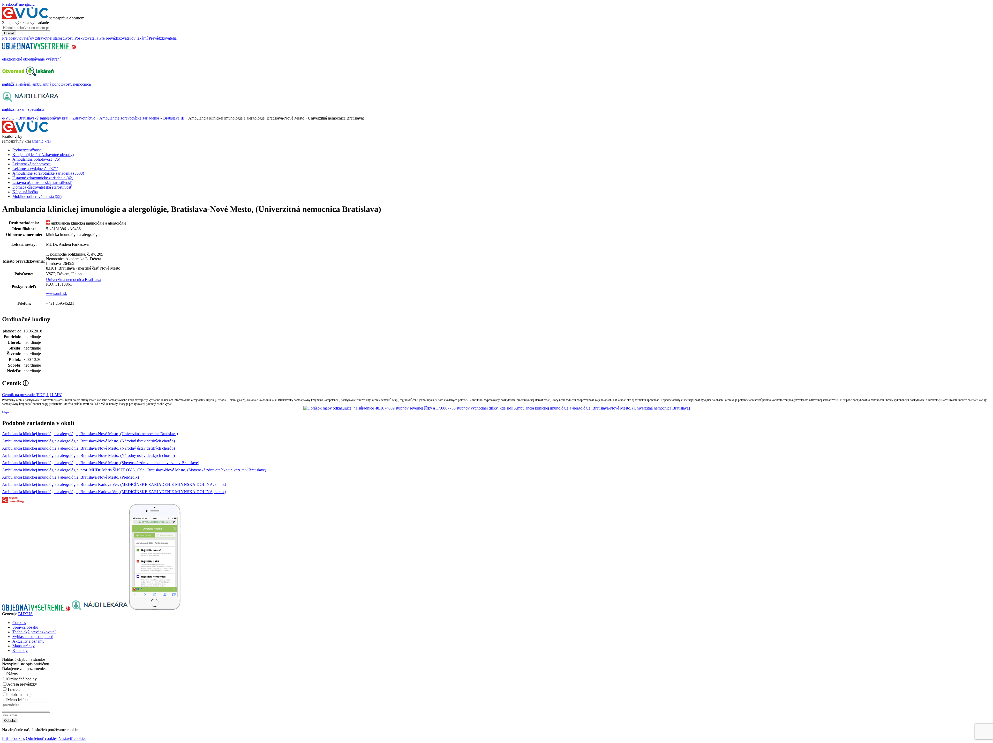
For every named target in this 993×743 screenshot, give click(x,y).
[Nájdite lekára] (100, 609)
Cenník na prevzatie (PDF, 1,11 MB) (32, 394)
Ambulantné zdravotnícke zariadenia (129, 118)
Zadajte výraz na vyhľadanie (25, 22)
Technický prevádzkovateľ (34, 632)
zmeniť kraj (41, 141)
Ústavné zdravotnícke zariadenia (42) (42, 178)
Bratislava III (173, 118)
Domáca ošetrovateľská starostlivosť (42, 187)
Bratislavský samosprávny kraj (43, 118)
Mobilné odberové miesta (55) (37, 196)
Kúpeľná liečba (25, 192)
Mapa (5, 412)
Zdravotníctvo (83, 118)
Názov (12, 674)
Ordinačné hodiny (22, 679)
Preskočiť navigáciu (18, 4)
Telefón (13, 689)
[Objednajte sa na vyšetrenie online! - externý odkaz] (36, 609)
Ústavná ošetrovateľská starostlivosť (42, 182)
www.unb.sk (56, 293)
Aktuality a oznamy (28, 641)
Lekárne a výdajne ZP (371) (35, 168)
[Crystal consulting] (13, 501)
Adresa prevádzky (22, 684)
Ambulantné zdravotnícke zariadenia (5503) (48, 173)
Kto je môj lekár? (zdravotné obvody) (43, 154)
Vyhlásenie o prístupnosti (32, 636)
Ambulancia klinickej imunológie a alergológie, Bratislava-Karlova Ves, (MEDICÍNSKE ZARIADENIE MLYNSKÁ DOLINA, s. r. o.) (114, 484)
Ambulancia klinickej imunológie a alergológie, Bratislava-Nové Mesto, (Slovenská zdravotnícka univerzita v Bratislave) (100, 462)
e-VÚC (8, 118)
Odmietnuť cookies (41, 738)
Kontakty (20, 650)
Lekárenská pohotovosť (31, 164)
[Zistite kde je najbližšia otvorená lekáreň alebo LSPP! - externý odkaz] (154, 609)
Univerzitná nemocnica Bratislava (73, 279)
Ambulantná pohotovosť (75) (36, 159)
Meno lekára (17, 699)
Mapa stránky (23, 646)
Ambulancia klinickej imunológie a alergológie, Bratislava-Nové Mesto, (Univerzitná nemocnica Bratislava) (90, 434)
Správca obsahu (25, 627)
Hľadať (9, 33)
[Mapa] (496, 408)
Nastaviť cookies (72, 738)
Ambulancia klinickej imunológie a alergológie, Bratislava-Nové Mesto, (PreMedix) (70, 477)
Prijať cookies (13, 738)
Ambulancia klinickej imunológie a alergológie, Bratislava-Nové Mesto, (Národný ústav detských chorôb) (88, 441)
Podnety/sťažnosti (27, 150)
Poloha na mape (20, 694)
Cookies (19, 622)
